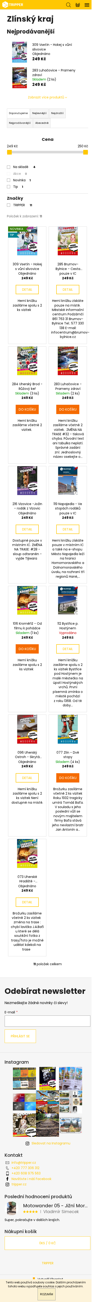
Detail (27, 289)
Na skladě (24, 167)
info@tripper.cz (24, 1162)
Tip (18, 186)
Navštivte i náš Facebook (31, 1179)
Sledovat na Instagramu (51, 1143)
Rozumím (46, 1294)
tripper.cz (19, 1184)
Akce (20, 173)
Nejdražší (57, 113)
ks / (47, 1243)
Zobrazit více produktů (46, 97)
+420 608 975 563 (26, 1173)
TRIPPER (22, 205)
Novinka (22, 180)
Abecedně (41, 123)
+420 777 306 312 (25, 1168)
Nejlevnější (39, 113)
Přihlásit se (20, 1036)
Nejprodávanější (20, 123)
